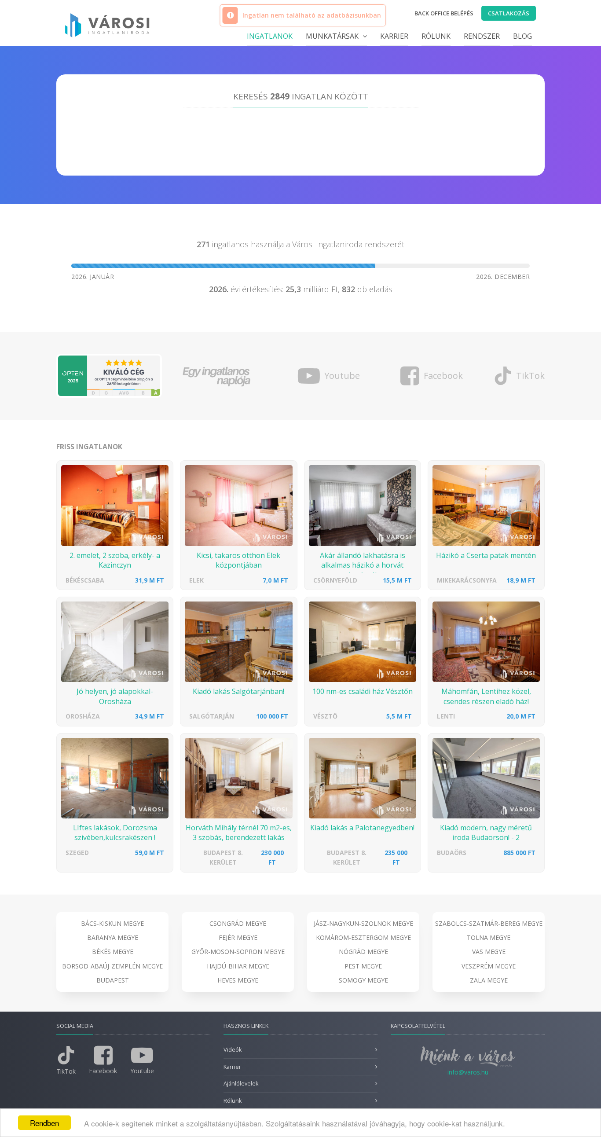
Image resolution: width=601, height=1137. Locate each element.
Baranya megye (112, 937)
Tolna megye (488, 937)
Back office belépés (443, 13)
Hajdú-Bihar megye (238, 966)
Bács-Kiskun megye (112, 923)
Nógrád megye (363, 951)
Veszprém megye (489, 966)
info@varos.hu (467, 1072)
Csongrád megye (237, 923)
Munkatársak (333, 36)
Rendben (44, 1122)
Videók (233, 1049)
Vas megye (489, 951)
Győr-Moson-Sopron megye (238, 951)
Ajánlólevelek (241, 1083)
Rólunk (436, 36)
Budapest (112, 980)
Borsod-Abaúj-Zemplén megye (112, 966)
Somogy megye (363, 980)
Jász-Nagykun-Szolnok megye (363, 923)
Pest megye (363, 966)
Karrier (394, 36)
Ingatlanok (270, 36)
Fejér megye (238, 937)
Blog (522, 36)
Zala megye (489, 980)
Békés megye (112, 951)
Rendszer (482, 36)
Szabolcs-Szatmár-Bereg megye (488, 923)
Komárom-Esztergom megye (363, 937)
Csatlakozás (508, 13)
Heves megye (237, 980)
